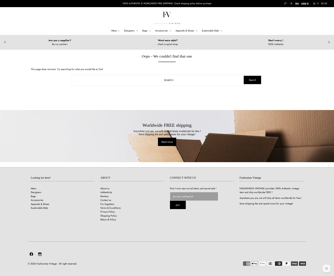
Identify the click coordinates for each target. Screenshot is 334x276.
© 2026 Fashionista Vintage (42, 263)
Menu (114, 30)
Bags (145, 30)
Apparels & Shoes (185, 30)
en (297, 3)
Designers (129, 30)
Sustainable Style (211, 30)
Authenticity (106, 192)
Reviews (104, 196)
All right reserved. (68, 263)
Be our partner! (59, 44)
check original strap (168, 44)
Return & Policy (108, 219)
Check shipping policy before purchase (192, 3)
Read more (167, 142)
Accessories (161, 30)
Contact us (105, 200)
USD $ (305, 3)
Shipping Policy (108, 215)
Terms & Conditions (110, 208)
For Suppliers (107, 204)
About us (104, 188)
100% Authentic (276, 44)
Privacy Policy (107, 211)
